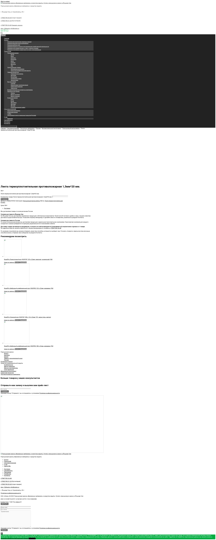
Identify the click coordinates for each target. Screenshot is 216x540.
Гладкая (13, 62)
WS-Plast (13, 104)
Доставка (7, 122)
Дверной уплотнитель (17, 74)
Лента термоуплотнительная (54, 201)
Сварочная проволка (17, 86)
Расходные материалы (13, 110)
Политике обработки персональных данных (14, 538)
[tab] (48, 208)
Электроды (14, 88)
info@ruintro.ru (15, 28)
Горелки (13, 83)
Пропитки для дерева (13, 91)
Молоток (13, 64)
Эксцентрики (14, 80)
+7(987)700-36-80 (6, 25)
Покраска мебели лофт (13, 45)
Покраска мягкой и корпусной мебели (17, 43)
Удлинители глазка (16, 78)
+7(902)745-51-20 (6, 21)
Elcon (12, 99)
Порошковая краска (12, 53)
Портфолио (7, 474)
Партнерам (7, 472)
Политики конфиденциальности (49, 393)
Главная (6, 38)
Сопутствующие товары (14, 67)
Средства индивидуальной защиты (21, 70)
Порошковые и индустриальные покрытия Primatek (21, 115)
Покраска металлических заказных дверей (19, 41)
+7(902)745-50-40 (6, 18)
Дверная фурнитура (13, 72)
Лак (12, 65)
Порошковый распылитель (71, 128)
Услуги (6, 40)
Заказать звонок (17, 25)
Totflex (9, 114)
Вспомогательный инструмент (51, 128)
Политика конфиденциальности (11, 493)
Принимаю (32, 538)
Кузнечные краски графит (18, 107)
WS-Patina (13, 102)
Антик (12, 54)
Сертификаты (8, 120)
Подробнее (23, 262)
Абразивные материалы (17, 69)
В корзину (4, 199)
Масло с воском (15, 96)
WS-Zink (13, 106)
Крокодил (13, 59)
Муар (12, 56)
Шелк (12, 61)
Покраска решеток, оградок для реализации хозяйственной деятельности (28, 46)
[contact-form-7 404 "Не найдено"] (11, 502)
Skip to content (5, 1)
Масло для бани (15, 94)
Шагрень (13, 57)
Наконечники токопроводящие (19, 85)
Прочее (38, 128)
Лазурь (13, 93)
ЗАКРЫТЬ (4, 504)
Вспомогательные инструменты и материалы (20, 90)
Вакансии (10, 118)
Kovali (12, 101)
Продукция (7, 51)
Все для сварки (11, 82)
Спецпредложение (10, 109)
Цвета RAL (7, 466)
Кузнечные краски (12, 98)
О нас (5, 117)
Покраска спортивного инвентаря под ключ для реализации (24, 49)
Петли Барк (14, 77)
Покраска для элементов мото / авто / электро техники (22, 48)
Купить (3, 202)
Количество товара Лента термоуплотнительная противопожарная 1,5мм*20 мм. (26, 197)
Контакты (7, 123)
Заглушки (13, 75)
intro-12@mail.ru (5, 28)
